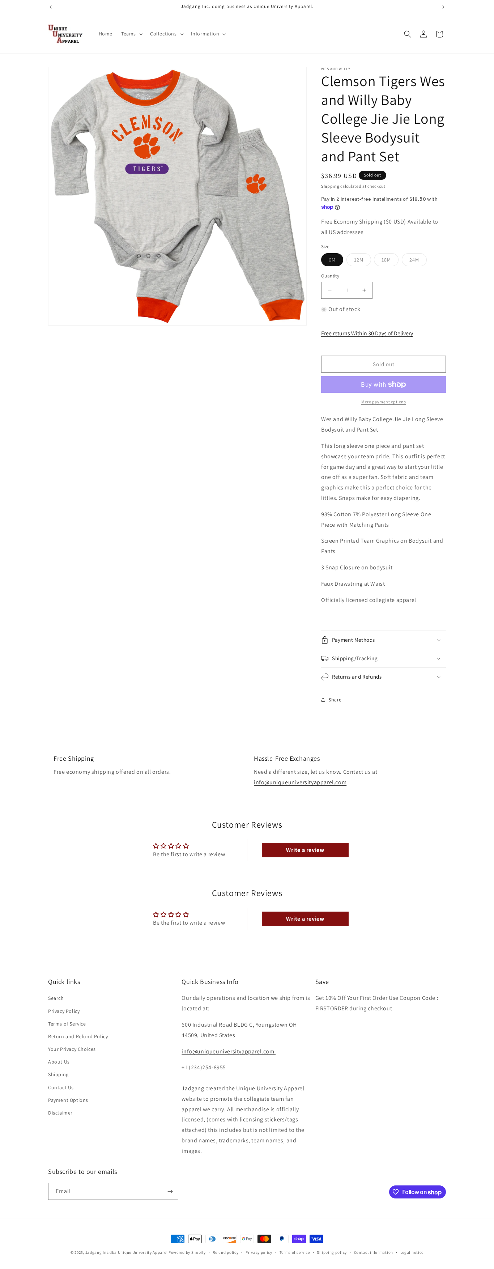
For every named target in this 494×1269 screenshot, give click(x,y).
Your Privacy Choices (72, 1049)
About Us (59, 1061)
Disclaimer (60, 1112)
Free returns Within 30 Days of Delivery (367, 333)
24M (418, 261)
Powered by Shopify (187, 1252)
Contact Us (61, 1087)
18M (390, 261)
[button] (131, 33)
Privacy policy (259, 1252)
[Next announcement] (443, 7)
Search (56, 998)
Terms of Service (67, 1023)
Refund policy (225, 1252)
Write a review (305, 850)
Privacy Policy (64, 1011)
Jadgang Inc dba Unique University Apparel (126, 1252)
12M (362, 261)
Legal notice (411, 1252)
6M (336, 261)
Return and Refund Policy (78, 1036)
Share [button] (335, 699)
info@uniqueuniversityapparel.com (300, 782)
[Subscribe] (170, 1191)
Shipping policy (332, 1252)
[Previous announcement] (51, 7)
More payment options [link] (383, 401)
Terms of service (295, 1252)
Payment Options (68, 1100)
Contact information (373, 1252)
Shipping (330, 186)
